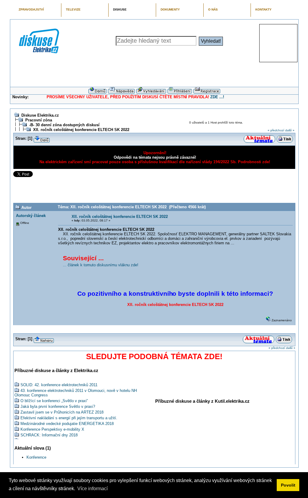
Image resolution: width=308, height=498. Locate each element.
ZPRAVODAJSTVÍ (31, 9)
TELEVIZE (73, 9)
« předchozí (276, 130)
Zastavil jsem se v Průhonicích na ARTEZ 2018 (61, 412)
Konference (36, 457)
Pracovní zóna (38, 120)
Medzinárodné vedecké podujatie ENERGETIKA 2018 (67, 423)
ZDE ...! (217, 97)
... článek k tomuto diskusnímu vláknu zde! (100, 265)
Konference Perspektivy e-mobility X (52, 429)
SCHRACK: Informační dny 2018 (49, 435)
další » (289, 130)
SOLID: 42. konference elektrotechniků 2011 (58, 385)
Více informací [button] (92, 488)
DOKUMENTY (170, 9)
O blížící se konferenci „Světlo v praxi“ (54, 401)
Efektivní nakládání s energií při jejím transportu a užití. (68, 418)
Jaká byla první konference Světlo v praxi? (57, 406)
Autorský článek (31, 215)
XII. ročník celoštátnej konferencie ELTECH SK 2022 (81, 129)
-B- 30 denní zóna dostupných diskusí (64, 125)
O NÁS (213, 9)
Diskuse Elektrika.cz (40, 115)
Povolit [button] (288, 485)
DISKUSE (120, 9)
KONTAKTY (263, 9)
